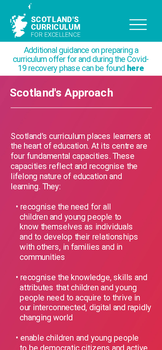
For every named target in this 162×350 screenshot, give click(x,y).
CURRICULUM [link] (55, 27)
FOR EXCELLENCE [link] (56, 34)
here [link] (135, 68)
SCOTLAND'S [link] (56, 19)
